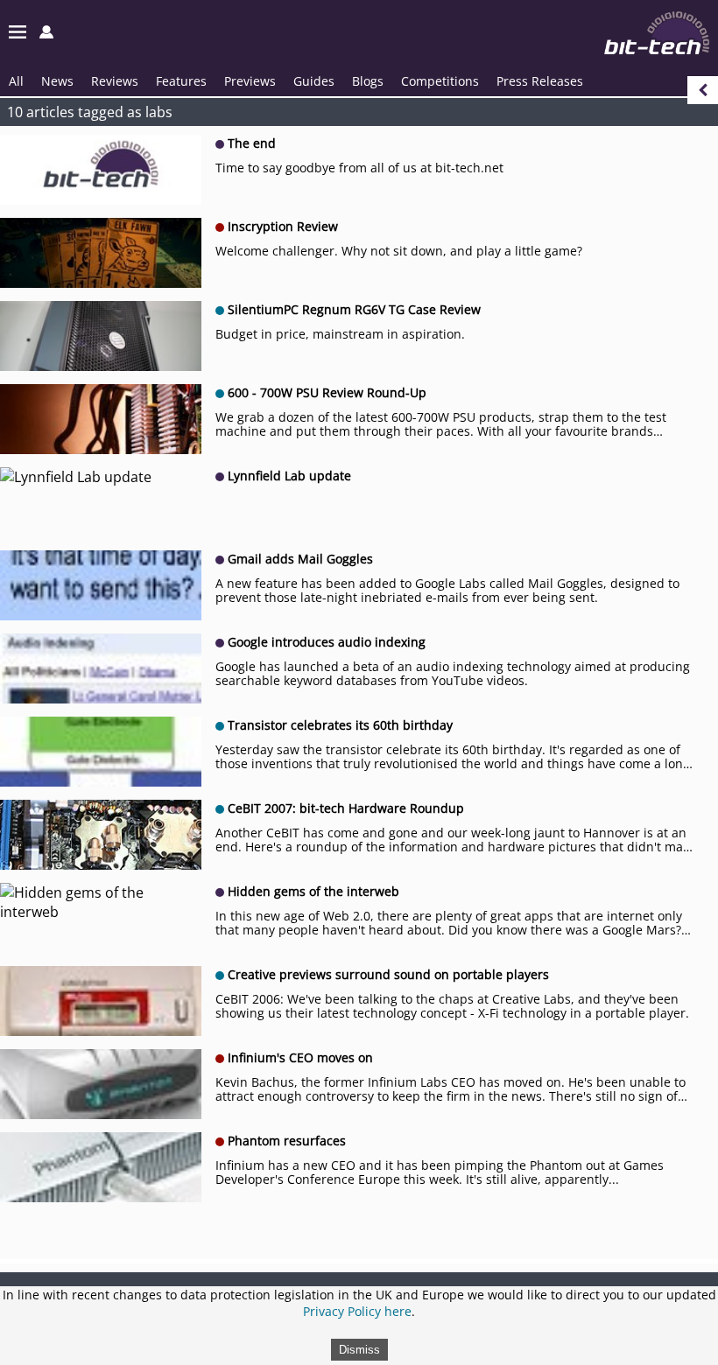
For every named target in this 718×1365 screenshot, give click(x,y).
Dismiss (359, 1349)
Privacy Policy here (357, 1311)
